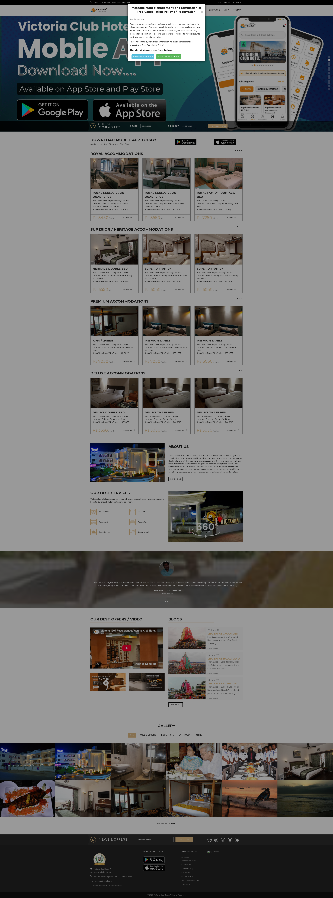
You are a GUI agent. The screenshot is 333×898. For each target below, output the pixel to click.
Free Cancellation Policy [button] (143, 56)
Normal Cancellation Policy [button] (168, 56)
